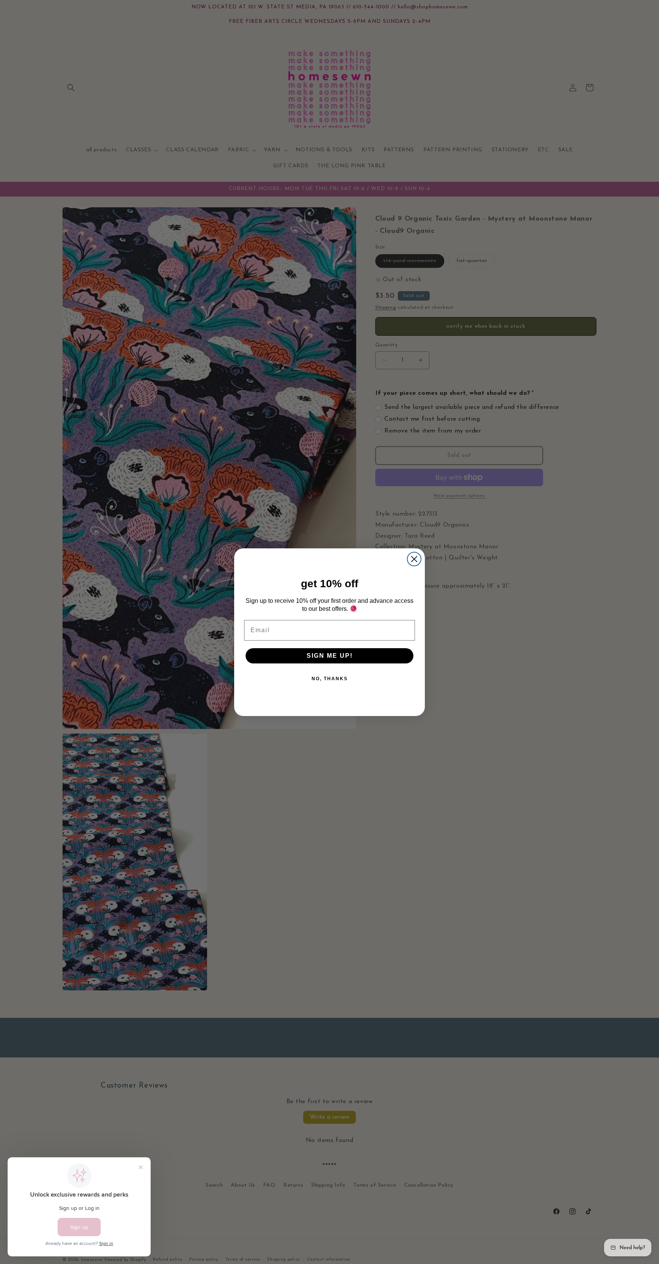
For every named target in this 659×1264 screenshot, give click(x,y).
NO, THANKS (330, 678)
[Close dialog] (414, 559)
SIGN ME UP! (330, 655)
